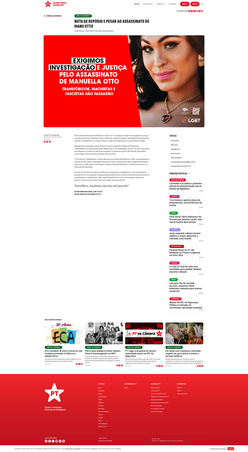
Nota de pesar (175, 153)
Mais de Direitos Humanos (53, 320)
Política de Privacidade (72, 448)
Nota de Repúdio (176, 157)
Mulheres (174, 230)
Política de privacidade (105, 441)
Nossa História (155, 388)
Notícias (101, 384)
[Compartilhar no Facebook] (45, 142)
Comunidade (181, 384)
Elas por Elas (175, 141)
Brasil (173, 213)
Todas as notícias (52, 15)
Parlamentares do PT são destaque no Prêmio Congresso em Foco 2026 (184, 252)
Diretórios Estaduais (157, 411)
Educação (101, 408)
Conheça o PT (156, 384)
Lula (99, 388)
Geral (126, 388)
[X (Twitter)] (194, 11)
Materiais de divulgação (55, 410)
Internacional (102, 396)
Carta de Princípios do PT (158, 394)
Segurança (175, 299)
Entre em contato (182, 394)
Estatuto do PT (155, 391)
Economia (101, 391)
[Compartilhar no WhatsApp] (50, 142)
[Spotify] (202, 11)
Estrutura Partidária (157, 399)
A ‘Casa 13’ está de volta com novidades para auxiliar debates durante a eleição (185, 269)
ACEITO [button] (231, 448)
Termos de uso (102, 438)
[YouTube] (197, 11)
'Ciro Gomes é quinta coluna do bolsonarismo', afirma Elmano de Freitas (185, 203)
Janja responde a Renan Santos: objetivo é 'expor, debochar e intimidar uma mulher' (185, 236)
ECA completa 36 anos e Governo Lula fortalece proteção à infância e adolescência (63, 353)
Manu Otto (174, 145)
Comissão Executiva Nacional (159, 402)
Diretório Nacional (156, 405)
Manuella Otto (175, 149)
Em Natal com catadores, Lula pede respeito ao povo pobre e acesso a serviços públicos (183, 353)
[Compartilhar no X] (79, 364)
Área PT (185, 4)
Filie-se (194, 4)
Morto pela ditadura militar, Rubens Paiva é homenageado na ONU (102, 352)
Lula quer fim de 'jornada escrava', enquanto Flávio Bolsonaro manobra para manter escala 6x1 (185, 287)
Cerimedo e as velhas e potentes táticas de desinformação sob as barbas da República (185, 186)
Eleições (174, 196)
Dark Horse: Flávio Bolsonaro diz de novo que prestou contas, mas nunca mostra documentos (185, 219)
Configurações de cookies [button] (218, 448)
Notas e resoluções (53, 407)
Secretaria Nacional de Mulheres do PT (183, 162)
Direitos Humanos (53, 347)
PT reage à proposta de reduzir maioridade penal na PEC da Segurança (140, 353)
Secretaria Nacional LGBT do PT (181, 166)
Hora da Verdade (177, 180)
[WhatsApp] (199, 11)
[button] (137, 4)
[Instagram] (192, 11)
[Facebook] (189, 11)
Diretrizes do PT (130, 384)
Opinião (100, 417)
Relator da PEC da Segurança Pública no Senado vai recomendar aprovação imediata (185, 305)
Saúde (100, 399)
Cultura (100, 414)
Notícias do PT (176, 246)
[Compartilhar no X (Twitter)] (47, 142)
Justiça (100, 420)
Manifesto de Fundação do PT (160, 396)
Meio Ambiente (102, 423)
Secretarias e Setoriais (157, 408)
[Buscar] (202, 4)
